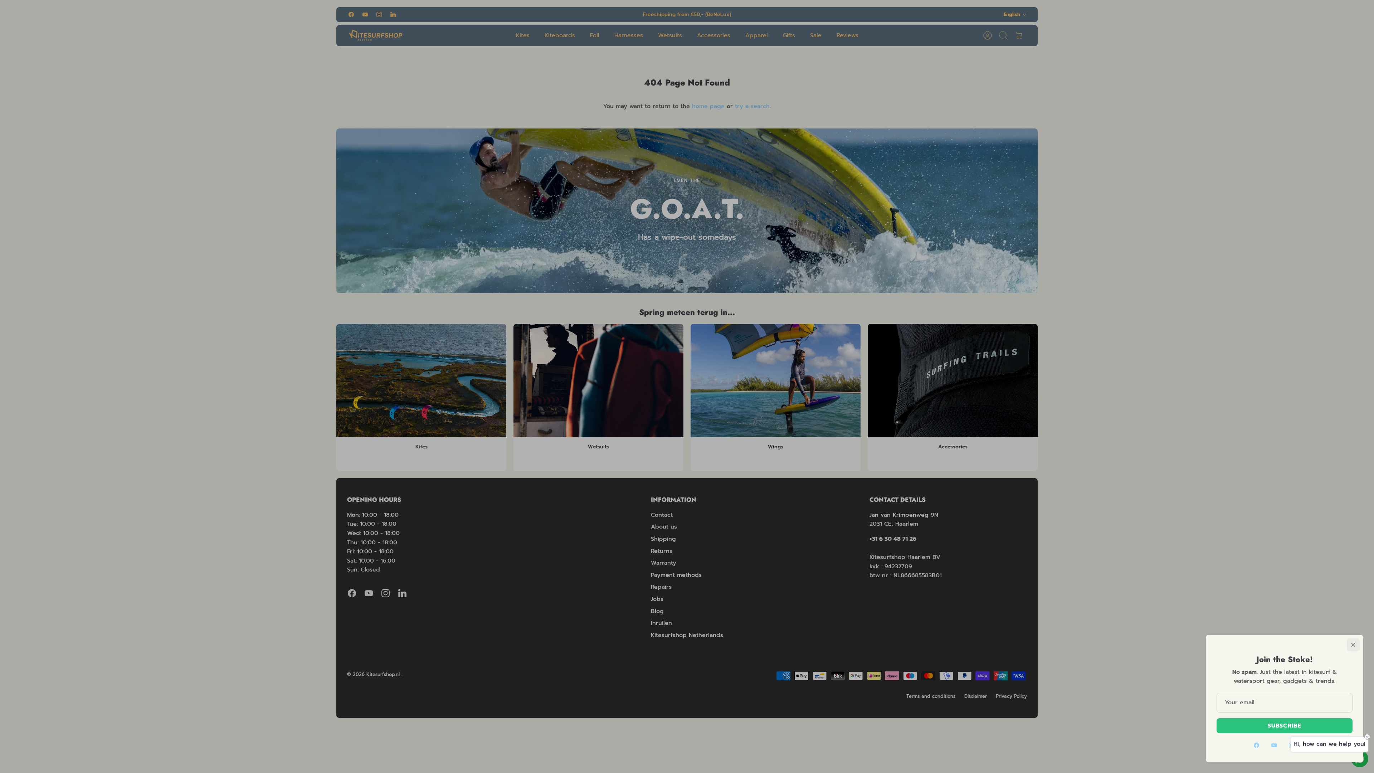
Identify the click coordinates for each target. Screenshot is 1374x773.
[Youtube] (1274, 745)
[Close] (1353, 644)
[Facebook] (1256, 745)
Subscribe (1284, 725)
